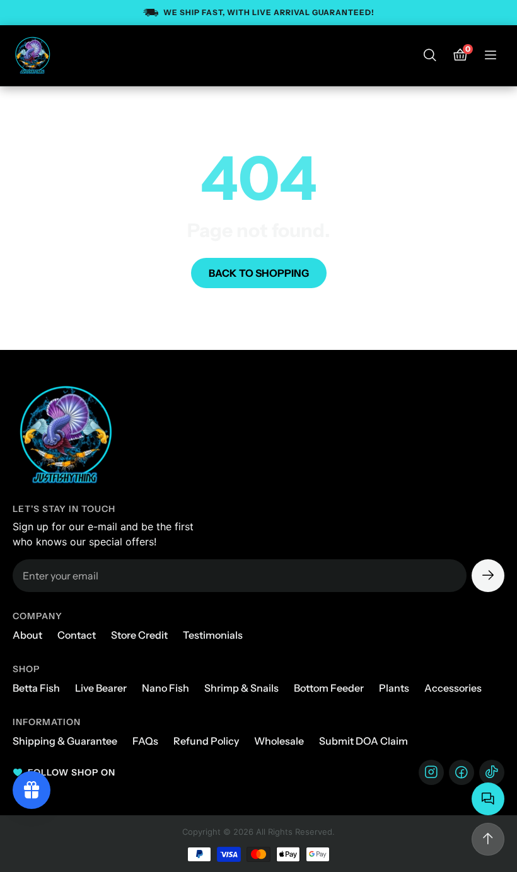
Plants (394, 688)
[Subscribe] (488, 575)
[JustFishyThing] (33, 55)
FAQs (145, 741)
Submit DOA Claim (363, 741)
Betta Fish (36, 688)
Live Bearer (101, 688)
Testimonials (213, 635)
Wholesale (279, 741)
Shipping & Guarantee (65, 741)
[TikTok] (491, 772)
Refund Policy (206, 741)
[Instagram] (431, 772)
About (27, 635)
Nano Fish (165, 688)
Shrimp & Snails (241, 688)
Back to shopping (259, 273)
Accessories (453, 688)
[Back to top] (488, 839)
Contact (76, 635)
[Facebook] (461, 772)
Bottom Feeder (329, 688)
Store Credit (139, 635)
